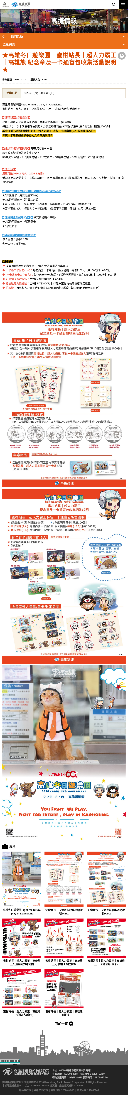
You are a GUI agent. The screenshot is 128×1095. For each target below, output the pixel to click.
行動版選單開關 (123, 4)
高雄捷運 (16, 5)
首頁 (4, 37)
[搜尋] (114, 4)
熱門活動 (17, 36)
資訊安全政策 (41, 1090)
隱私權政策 (25, 1090)
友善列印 (122, 56)
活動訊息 (9, 44)
